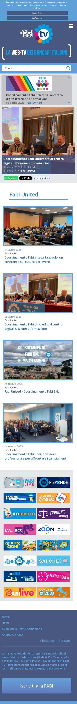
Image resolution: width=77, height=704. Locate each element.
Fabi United (28, 171)
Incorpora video (42, 178)
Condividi (12, 178)
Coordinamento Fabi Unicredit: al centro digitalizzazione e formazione (33, 326)
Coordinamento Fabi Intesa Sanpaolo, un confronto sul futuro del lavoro (33, 259)
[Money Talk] (53, 545)
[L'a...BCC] (20, 529)
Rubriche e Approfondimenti (22, 628)
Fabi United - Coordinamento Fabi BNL (31, 391)
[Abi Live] (20, 592)
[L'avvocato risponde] (53, 514)
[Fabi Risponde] (53, 482)
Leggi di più (37, 13)
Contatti (64, 641)
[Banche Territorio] (20, 498)
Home (6, 616)
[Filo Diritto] (20, 514)
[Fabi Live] (20, 482)
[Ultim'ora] (53, 577)
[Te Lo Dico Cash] (20, 545)
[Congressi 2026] (53, 592)
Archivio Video (12, 634)
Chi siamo (47, 641)
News (6, 622)
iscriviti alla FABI (36, 686)
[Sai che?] (53, 561)
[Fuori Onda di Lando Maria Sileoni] (20, 577)
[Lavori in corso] (53, 498)
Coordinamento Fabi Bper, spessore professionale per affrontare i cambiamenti (35, 456)
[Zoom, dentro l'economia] (53, 529)
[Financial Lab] (20, 561)
